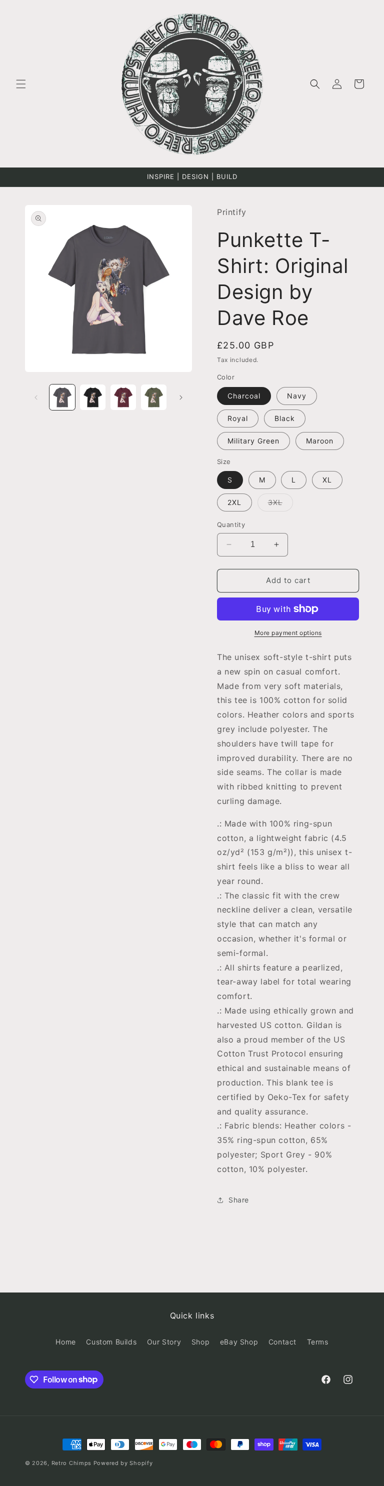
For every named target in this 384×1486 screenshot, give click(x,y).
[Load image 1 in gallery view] (62, 397)
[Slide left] (36, 397)
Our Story (164, 1342)
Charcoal (244, 396)
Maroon (320, 440)
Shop (201, 1342)
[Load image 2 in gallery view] (93, 397)
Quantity (231, 524)
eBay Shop (239, 1342)
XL (327, 480)
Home (66, 1342)
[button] (21, 84)
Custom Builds (111, 1342)
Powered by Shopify (123, 1463)
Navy (296, 396)
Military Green (254, 440)
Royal (238, 418)
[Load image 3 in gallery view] (123, 397)
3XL (280, 505)
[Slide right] (181, 397)
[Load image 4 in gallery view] (153, 397)
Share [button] (238, 1200)
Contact (282, 1342)
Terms (317, 1342)
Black (284, 418)
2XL (235, 502)
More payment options (288, 632)
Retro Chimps (72, 1463)
